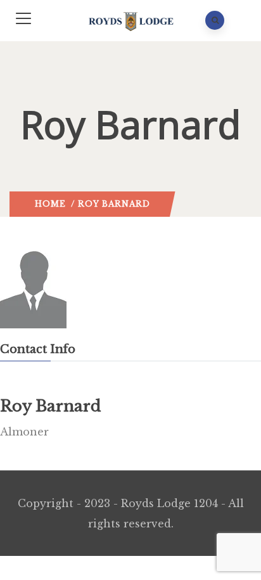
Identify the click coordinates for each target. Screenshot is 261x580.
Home (50, 204)
